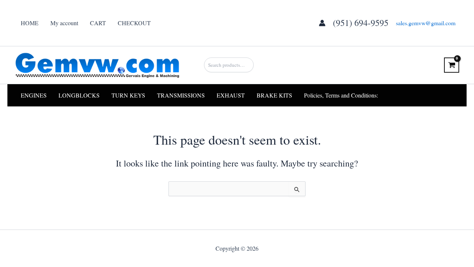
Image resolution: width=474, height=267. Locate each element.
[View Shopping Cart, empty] (451, 64)
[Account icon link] (322, 23)
